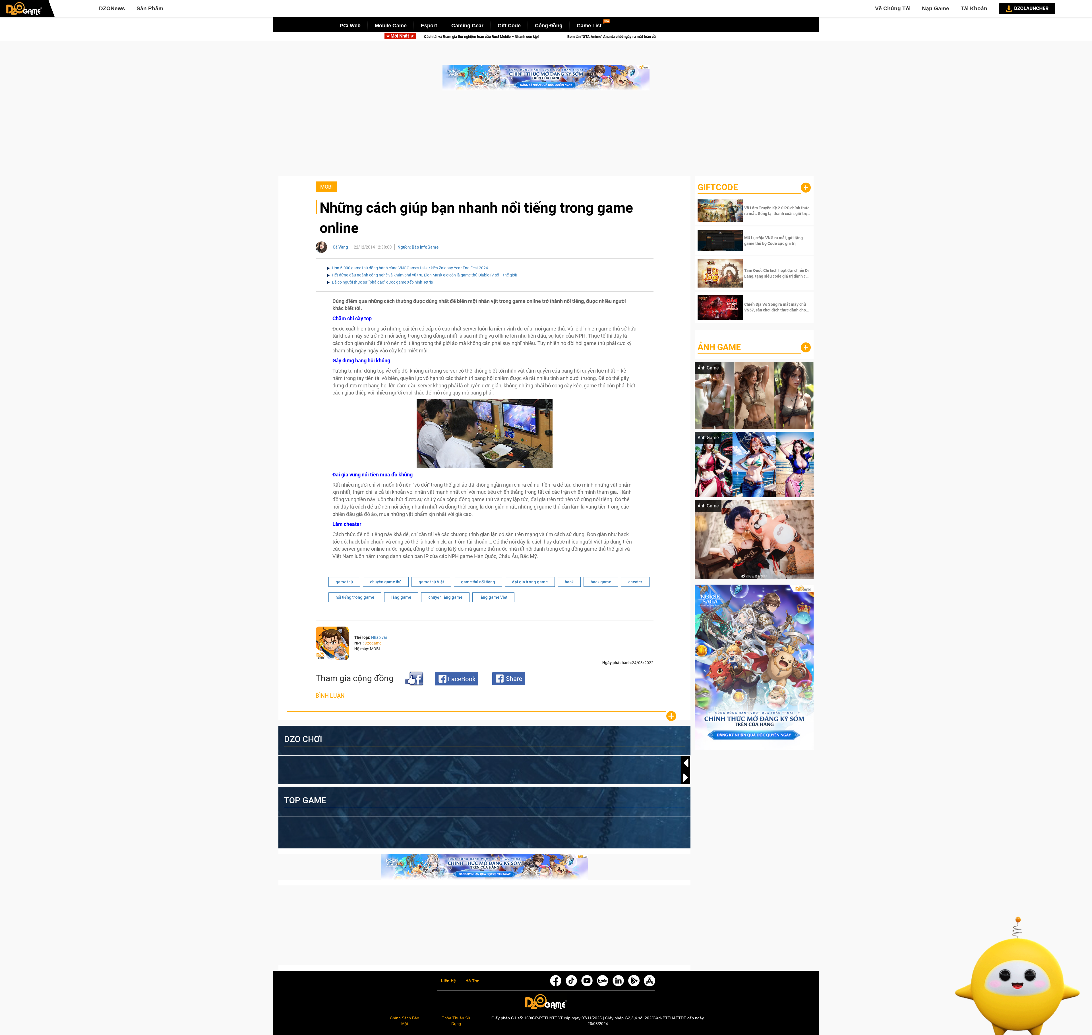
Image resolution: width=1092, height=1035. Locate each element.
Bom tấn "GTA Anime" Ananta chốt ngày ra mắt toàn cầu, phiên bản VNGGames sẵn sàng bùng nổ (547, 36)
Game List (589, 25)
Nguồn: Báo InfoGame (418, 247)
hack (569, 582)
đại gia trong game (530, 582)
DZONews (112, 8)
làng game (401, 597)
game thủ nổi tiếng (478, 582)
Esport (429, 25)
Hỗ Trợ (472, 981)
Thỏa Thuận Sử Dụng (456, 1021)
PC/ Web (350, 25)
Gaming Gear (467, 25)
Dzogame (373, 643)
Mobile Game (391, 25)
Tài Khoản (974, 8)
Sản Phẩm (149, 8)
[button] (685, 777)
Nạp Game (935, 8)
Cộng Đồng (548, 25)
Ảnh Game (719, 347)
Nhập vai (379, 637)
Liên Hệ (448, 981)
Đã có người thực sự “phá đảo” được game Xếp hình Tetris (382, 282)
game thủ (344, 582)
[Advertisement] (546, 136)
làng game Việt (493, 597)
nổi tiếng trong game (355, 597)
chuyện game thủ (386, 582)
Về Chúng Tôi (893, 8)
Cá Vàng (340, 247)
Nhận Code (777, 210)
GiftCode (718, 187)
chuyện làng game (445, 597)
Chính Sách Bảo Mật (404, 1021)
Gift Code (509, 25)
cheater (635, 582)
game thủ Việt (431, 582)
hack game (601, 582)
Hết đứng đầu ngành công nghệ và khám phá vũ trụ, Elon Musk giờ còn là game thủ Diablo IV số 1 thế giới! (424, 275)
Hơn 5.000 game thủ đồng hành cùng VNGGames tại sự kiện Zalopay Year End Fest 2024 (410, 268)
